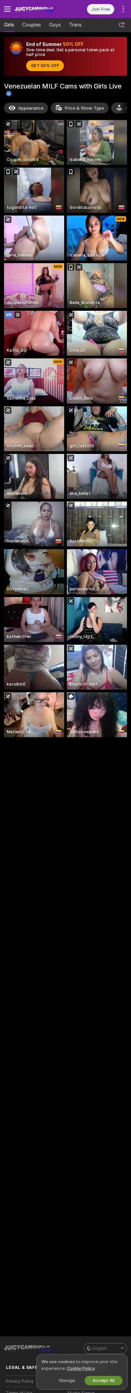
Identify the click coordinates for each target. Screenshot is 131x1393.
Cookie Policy (80, 1368)
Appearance (30, 108)
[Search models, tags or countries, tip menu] (121, 25)
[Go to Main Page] (40, 9)
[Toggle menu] (7, 9)
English (100, 1348)
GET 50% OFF (45, 65)
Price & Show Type (84, 108)
